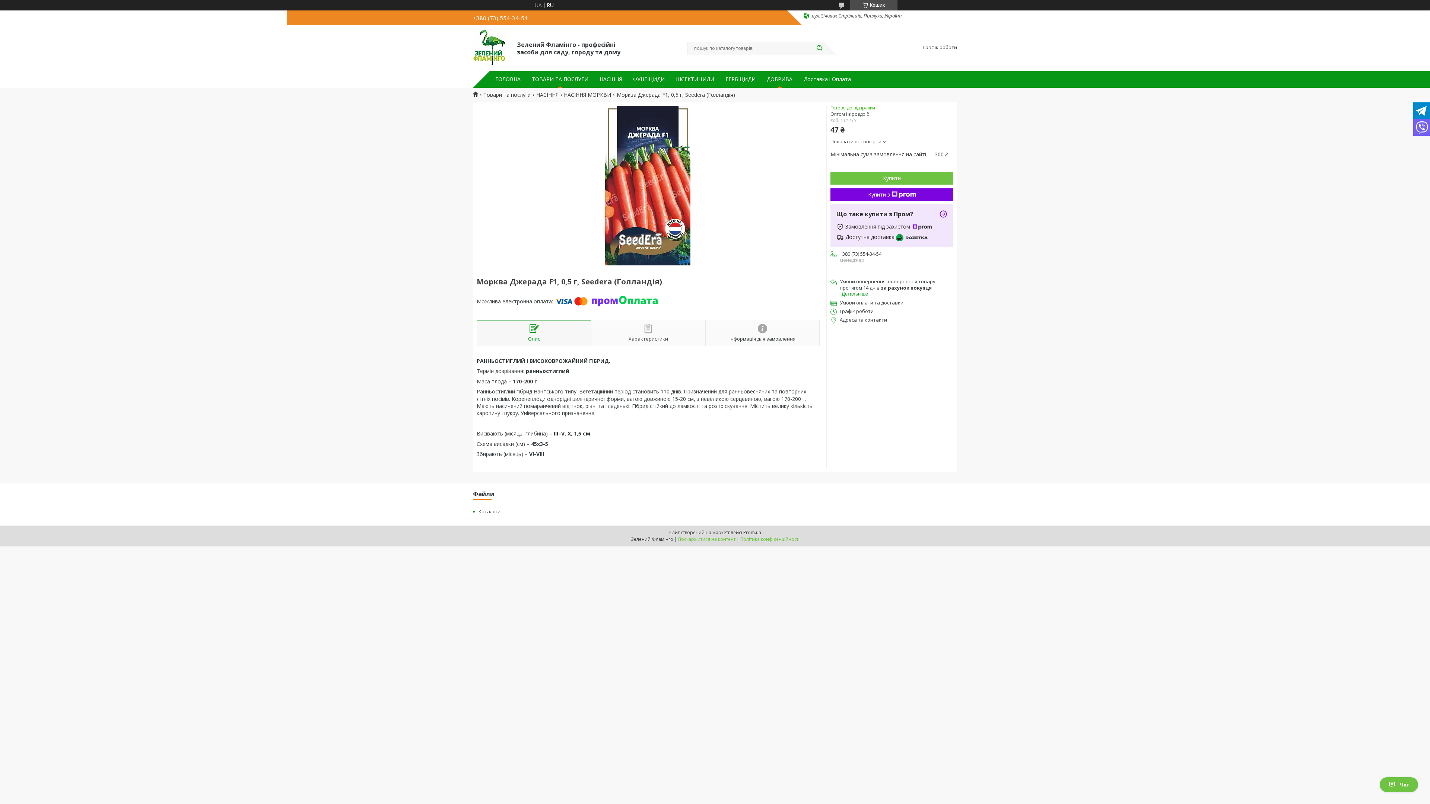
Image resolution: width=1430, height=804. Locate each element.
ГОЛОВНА (508, 79)
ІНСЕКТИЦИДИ (695, 79)
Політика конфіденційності (770, 539)
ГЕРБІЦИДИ (740, 79)
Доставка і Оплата (827, 79)
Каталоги (489, 511)
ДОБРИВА (779, 79)
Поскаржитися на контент (706, 539)
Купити (892, 178)
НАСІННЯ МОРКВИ (587, 95)
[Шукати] (819, 48)
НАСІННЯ (611, 79)
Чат (1404, 785)
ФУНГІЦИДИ (649, 79)
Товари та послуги (507, 95)
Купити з (879, 194)
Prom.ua (752, 532)
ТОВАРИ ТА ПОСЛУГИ (560, 79)
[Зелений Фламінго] (491, 47)
